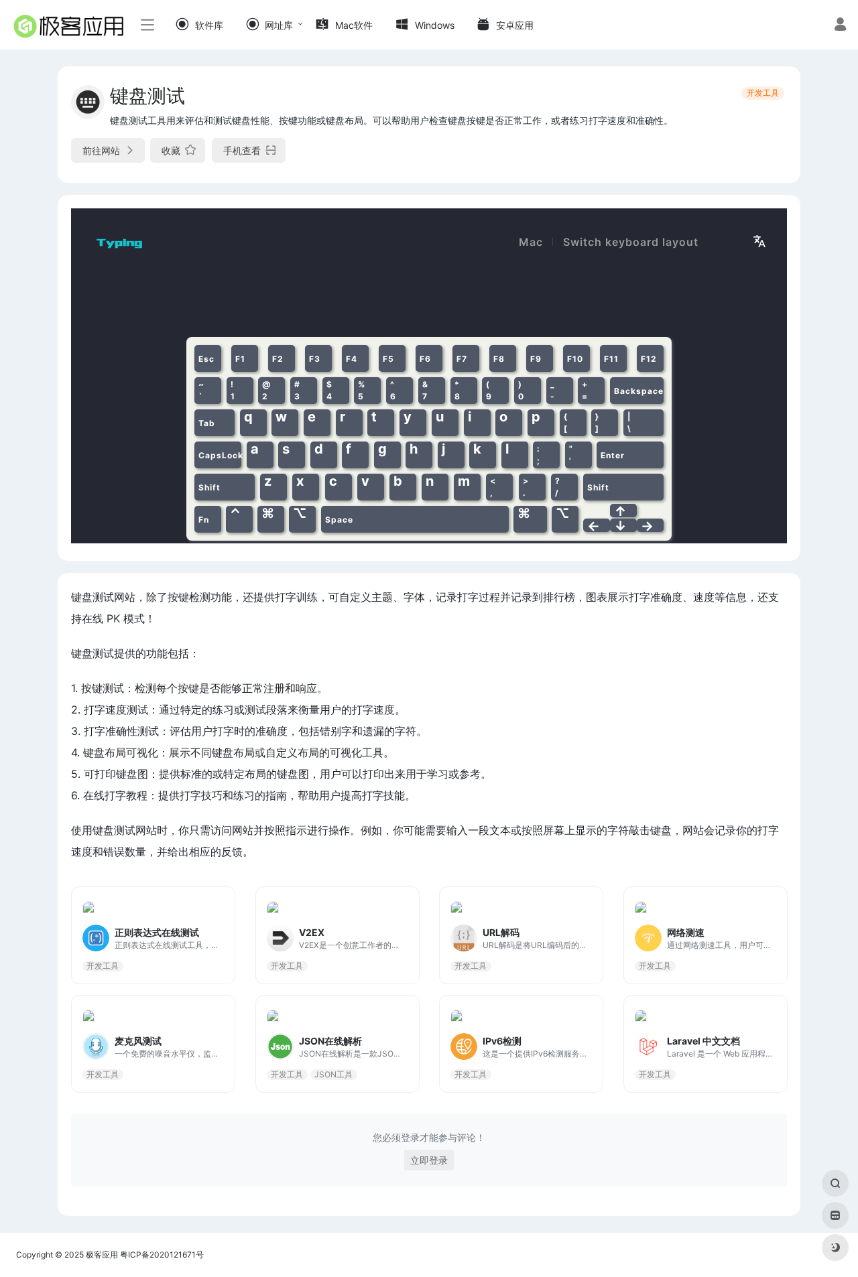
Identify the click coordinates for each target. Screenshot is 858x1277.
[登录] (840, 26)
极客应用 (102, 1255)
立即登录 (429, 1160)
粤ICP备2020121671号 (162, 1255)
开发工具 (763, 93)
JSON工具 (333, 1074)
